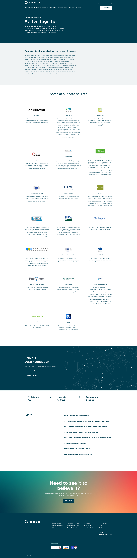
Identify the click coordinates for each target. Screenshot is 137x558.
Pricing (54, 527)
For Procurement (88, 525)
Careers (101, 525)
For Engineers (87, 523)
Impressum (101, 532)
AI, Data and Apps (56, 523)
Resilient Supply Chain (72, 527)
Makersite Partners (61, 398)
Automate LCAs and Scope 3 (73, 523)
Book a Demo (106, 7)
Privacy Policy (28, 555)
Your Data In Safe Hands (104, 536)
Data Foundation (56, 530)
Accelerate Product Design (73, 525)
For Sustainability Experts (89, 527)
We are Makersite (103, 523)
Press (100, 530)
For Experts (86, 530)
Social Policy (34, 555)
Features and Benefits (92, 398)
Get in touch (68, 500)
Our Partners (102, 527)
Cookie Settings (51, 555)
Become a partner (32, 375)
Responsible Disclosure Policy (105, 534)
